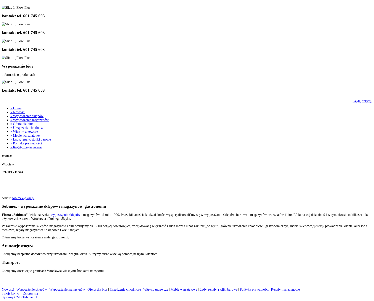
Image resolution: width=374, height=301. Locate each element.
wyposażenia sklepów (65, 215)
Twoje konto (10, 293)
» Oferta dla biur (21, 124)
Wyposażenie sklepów (31, 289)
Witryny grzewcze (155, 289)
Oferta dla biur (97, 289)
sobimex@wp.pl (23, 198)
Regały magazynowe (285, 289)
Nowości (8, 289)
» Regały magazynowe (26, 147)
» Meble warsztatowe (25, 135)
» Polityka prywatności (26, 143)
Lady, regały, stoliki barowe (218, 289)
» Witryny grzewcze (24, 131)
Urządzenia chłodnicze (125, 289)
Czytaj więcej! (362, 101)
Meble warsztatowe (184, 289)
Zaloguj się (30, 293)
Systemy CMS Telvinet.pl (19, 297)
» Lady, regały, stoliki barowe (30, 139)
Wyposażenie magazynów (67, 289)
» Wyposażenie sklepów (27, 116)
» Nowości (17, 112)
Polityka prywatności (254, 289)
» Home (15, 108)
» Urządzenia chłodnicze (27, 127)
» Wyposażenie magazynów (29, 120)
